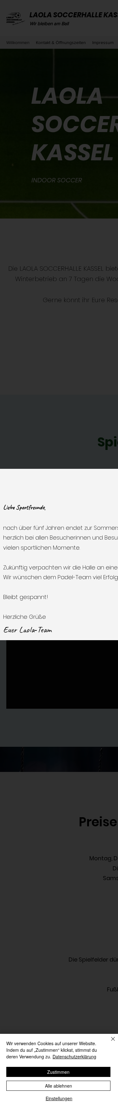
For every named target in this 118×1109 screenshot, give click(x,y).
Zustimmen (58, 1072)
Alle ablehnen (58, 1086)
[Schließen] (109, 1042)
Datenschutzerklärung (74, 1056)
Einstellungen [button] (59, 1098)
